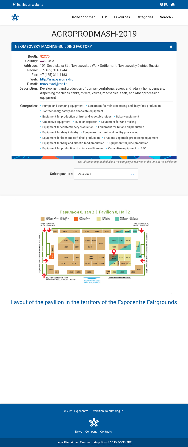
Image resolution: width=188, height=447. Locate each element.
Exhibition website (30, 4)
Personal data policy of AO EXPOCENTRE (106, 442)
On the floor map (83, 17)
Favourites (122, 17)
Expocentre (81, 411)
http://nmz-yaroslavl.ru (56, 79)
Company (91, 431)
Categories (145, 17)
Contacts (106, 431)
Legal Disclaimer (67, 442)
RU (166, 4)
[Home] (17, 17)
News (78, 431)
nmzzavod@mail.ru (54, 84)
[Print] (172, 4)
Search (165, 17)
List (104, 17)
